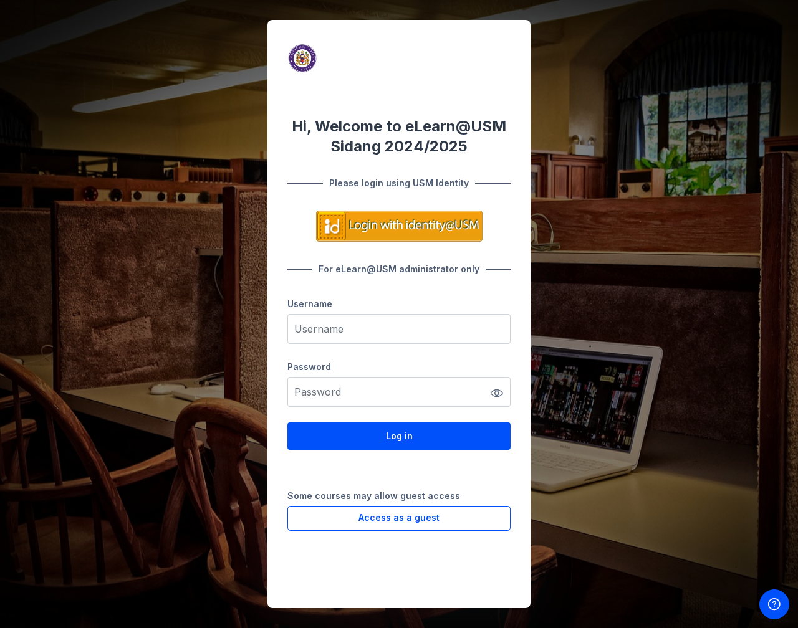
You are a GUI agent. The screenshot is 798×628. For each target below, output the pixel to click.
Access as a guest (399, 517)
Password (309, 366)
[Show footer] (774, 604)
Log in (399, 436)
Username (309, 303)
